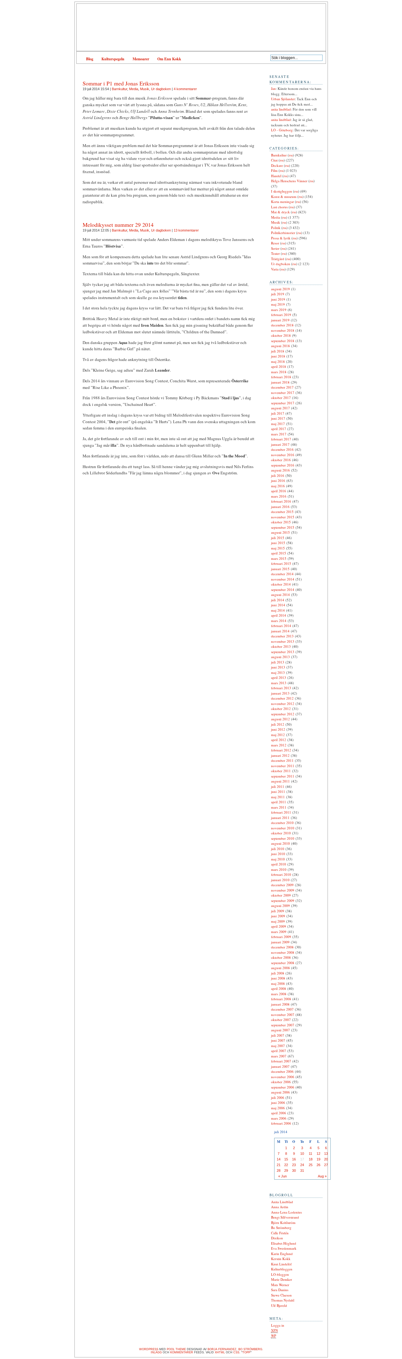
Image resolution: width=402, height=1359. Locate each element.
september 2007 (282, 1025)
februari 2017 (281, 439)
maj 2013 (278, 672)
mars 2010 (278, 869)
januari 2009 (280, 942)
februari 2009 (281, 936)
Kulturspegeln (112, 59)
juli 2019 (277, 294)
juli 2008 (277, 973)
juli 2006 (277, 1097)
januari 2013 (280, 693)
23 (294, 1165)
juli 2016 (277, 475)
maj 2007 (278, 1045)
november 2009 (282, 890)
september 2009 (282, 900)
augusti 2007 (280, 1030)
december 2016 (282, 449)
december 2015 (282, 511)
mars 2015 (278, 558)
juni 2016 (278, 480)
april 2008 (278, 988)
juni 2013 (278, 667)
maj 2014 (278, 610)
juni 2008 (278, 978)
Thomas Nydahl (282, 1300)
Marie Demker (281, 1279)
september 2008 (282, 962)
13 (326, 1153)
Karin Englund (282, 1253)
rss (291, 155)
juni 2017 (278, 418)
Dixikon (277, 1238)
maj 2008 (278, 983)
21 (278, 1165)
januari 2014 (280, 631)
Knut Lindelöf (281, 1264)
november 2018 (282, 330)
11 (310, 1153)
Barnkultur (119, 89)
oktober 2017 (281, 397)
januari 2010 (280, 879)
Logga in (277, 1325)
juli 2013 (277, 662)
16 (294, 1159)
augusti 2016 (280, 470)
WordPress (148, 1349)
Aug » (322, 1176)
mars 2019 (278, 309)
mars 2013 (278, 682)
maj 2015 (278, 548)
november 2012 (282, 703)
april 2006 (278, 1113)
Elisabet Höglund (283, 1243)
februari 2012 (281, 750)
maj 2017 (278, 423)
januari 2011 (280, 817)
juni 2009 (278, 916)
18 (310, 1159)
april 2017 (278, 428)
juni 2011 (278, 791)
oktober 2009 (281, 895)
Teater (275, 253)
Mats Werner (280, 1284)
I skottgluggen (281, 191)
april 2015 (278, 553)
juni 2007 (278, 1040)
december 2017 (282, 387)
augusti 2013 (280, 656)
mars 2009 (278, 931)
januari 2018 (280, 382)
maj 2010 (278, 859)
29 (286, 1170)
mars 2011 (278, 807)
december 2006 (282, 1071)
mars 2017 (278, 434)
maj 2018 (278, 361)
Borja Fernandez (222, 1349)
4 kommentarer (185, 89)
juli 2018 (277, 351)
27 (326, 1165)
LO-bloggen (280, 1274)
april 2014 (278, 615)
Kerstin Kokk (281, 1258)
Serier (275, 248)
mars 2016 (278, 496)
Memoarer (141, 59)
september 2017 (282, 403)
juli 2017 (277, 413)
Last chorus (279, 207)
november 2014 (282, 579)
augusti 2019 (280, 289)
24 (302, 1165)
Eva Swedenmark (283, 1248)
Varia (275, 269)
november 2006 (282, 1076)
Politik (275, 227)
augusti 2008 (280, 967)
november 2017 (282, 392)
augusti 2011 (280, 781)
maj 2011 (278, 796)
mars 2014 (278, 620)
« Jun (282, 1176)
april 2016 (278, 490)
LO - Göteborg (282, 130)
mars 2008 (278, 993)
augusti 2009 (280, 905)
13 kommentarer (186, 230)
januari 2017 (280, 444)
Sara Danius (279, 1289)
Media (133, 89)
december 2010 (282, 822)
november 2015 (282, 517)
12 (318, 1153)
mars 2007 (278, 1056)
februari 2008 (281, 998)
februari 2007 (281, 1061)
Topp (246, 1352)
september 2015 (282, 527)
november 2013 (282, 641)
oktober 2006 (281, 1081)
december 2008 (282, 947)
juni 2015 (278, 542)
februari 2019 (281, 314)
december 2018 (282, 325)
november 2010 (282, 828)
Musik (144, 89)
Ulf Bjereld (279, 1305)
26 (318, 1165)
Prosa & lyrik (281, 238)
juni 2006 (278, 1102)
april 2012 (278, 739)
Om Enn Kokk (169, 59)
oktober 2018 (281, 335)
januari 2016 (280, 506)
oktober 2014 (281, 584)
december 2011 (282, 760)
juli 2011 (277, 786)
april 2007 (278, 1050)
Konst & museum (283, 196)
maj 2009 (278, 921)
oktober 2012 (281, 708)
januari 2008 (280, 1004)
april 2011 (278, 802)
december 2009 (282, 884)
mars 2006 (278, 1118)
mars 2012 (278, 745)
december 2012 (282, 698)
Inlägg (156, 1352)
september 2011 (282, 776)
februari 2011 (281, 812)
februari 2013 (281, 687)
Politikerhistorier (283, 232)
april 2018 (278, 366)
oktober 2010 (281, 833)
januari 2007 (280, 1066)
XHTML (220, 1352)
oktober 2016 (281, 459)
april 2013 (278, 677)
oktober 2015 (281, 522)
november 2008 (282, 952)
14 (278, 1159)
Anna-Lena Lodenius (286, 1212)
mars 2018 (278, 371)
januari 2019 (280, 320)
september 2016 (282, 465)
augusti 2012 (280, 719)
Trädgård (277, 258)
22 (286, 1165)
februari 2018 (281, 376)
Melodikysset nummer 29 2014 (118, 224)
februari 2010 (281, 874)
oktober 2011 (281, 770)
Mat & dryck (280, 212)
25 (310, 1165)
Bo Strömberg (281, 1227)
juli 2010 (277, 848)
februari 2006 (281, 1123)
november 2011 (282, 765)
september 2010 (282, 838)
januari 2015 (280, 568)
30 (294, 1170)
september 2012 (282, 714)
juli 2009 (277, 911)
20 (326, 1159)
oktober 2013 (281, 646)
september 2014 (282, 589)
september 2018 (282, 340)
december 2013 (282, 636)
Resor (275, 243)
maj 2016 (278, 485)
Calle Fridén (280, 1233)
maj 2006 (278, 1107)
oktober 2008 (281, 957)
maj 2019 (278, 304)
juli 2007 (277, 1035)
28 (278, 1170)
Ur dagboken (161, 89)
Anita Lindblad (282, 1201)
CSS (236, 1352)
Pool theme (176, 1349)
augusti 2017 (280, 408)
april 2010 (278, 864)
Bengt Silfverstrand (285, 1217)
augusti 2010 (280, 843)
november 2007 (282, 1014)
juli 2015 (277, 537)
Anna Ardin (279, 1206)
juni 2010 (278, 853)
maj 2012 (278, 734)
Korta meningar (282, 201)
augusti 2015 (280, 532)
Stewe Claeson (281, 1295)
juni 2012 (278, 729)
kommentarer (181, 1352)
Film (274, 170)
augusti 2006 (280, 1092)
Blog (89, 59)
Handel (276, 175)
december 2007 (282, 1009)
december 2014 (282, 573)
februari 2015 (281, 563)
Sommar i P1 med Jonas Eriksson (121, 83)
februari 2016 (281, 501)
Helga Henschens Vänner (289, 180)
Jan (273, 88)
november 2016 (282, 454)
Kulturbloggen (281, 1269)
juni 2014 (278, 605)
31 (302, 1170)
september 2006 (282, 1087)
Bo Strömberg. (250, 1349)
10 (302, 1153)
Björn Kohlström (283, 1222)
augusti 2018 (280, 345)
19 (318, 1159)
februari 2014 (281, 625)
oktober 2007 (281, 1019)
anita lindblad (281, 109)
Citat (274, 160)
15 (286, 1159)
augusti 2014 (280, 594)
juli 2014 (277, 600)
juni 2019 (278, 299)
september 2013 (282, 651)
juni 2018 (278, 356)
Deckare (277, 165)
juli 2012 (277, 724)
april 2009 (278, 926)
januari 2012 (280, 755)
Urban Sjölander (283, 98)
